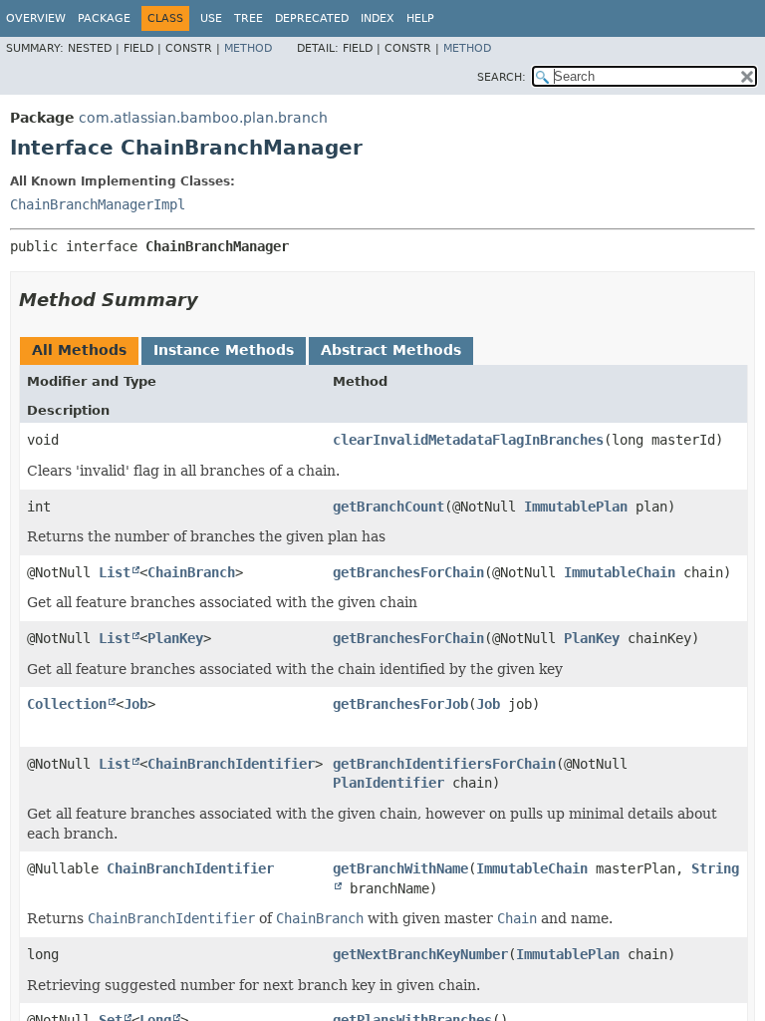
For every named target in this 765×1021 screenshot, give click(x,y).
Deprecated (312, 18)
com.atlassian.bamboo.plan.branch (203, 118)
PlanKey (175, 638)
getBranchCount (388, 506)
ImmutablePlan (576, 506)
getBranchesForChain (408, 572)
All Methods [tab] (79, 350)
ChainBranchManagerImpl (97, 204)
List (114, 572)
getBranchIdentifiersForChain (444, 764)
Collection (67, 704)
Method (248, 48)
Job (135, 704)
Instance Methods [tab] (223, 350)
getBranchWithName (400, 868)
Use (211, 18)
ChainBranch (191, 572)
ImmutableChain (619, 572)
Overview (36, 18)
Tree (248, 18)
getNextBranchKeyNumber (420, 954)
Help (420, 18)
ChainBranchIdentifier (231, 764)
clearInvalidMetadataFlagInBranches (468, 440)
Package (104, 18)
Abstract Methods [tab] (391, 350)
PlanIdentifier (388, 783)
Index (377, 18)
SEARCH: (501, 77)
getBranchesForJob (400, 704)
